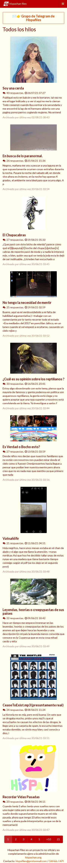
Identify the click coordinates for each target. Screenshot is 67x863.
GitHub (53, 861)
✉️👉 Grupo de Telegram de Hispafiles (33, 18)
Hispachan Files (18, 3)
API (61, 861)
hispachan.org (33, 857)
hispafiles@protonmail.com (31, 861)
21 (58, 839)
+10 (48, 839)
